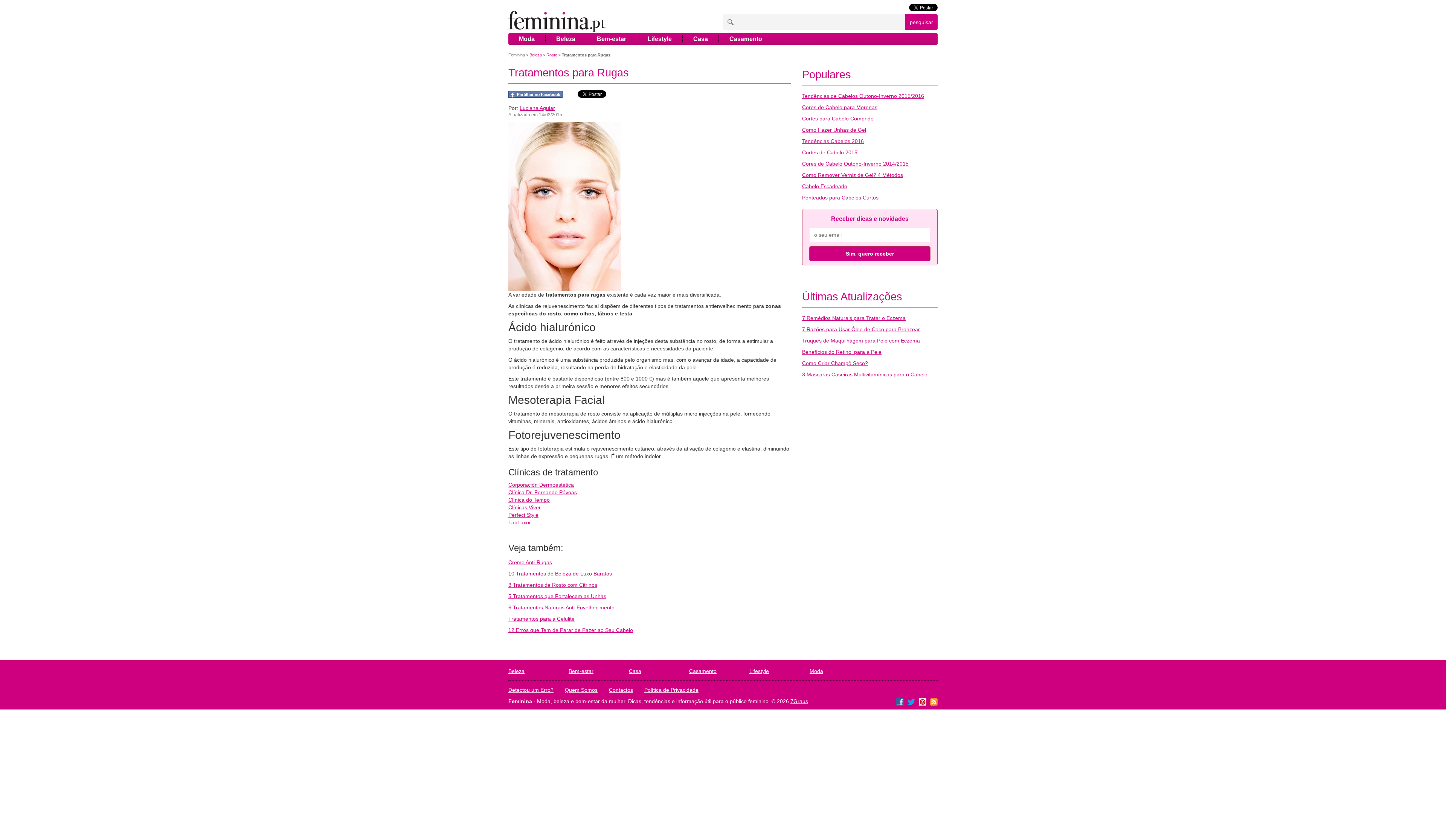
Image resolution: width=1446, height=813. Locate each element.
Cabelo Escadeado (824, 186)
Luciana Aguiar (537, 108)
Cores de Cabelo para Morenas (839, 107)
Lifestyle (660, 39)
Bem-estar (611, 39)
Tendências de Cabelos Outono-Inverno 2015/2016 (863, 96)
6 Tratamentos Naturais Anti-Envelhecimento (561, 607)
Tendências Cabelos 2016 (833, 141)
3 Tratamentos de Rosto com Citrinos (552, 585)
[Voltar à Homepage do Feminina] (557, 22)
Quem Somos (581, 690)
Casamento (745, 39)
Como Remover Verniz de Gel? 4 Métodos (852, 175)
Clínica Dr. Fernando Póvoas (542, 492)
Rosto (551, 55)
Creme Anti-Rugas (530, 562)
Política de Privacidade (671, 690)
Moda (527, 39)
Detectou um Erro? (531, 690)
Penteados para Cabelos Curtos (840, 198)
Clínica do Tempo (529, 500)
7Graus (799, 701)
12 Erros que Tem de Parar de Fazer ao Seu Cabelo (570, 630)
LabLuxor (519, 522)
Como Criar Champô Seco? (835, 363)
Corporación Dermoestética (541, 485)
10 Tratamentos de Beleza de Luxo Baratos (560, 574)
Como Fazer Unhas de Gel (834, 130)
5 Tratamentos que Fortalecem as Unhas (557, 596)
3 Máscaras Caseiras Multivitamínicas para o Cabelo (864, 374)
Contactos (621, 690)
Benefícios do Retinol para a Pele (842, 352)
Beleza (565, 39)
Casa (700, 39)
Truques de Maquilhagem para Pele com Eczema (861, 341)
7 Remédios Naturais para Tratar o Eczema (854, 318)
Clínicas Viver (524, 507)
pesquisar (921, 22)
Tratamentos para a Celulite (541, 619)
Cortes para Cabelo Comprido (838, 119)
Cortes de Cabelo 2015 (829, 152)
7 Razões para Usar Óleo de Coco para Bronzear (861, 329)
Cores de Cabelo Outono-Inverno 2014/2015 (855, 164)
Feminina (516, 55)
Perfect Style (523, 515)
